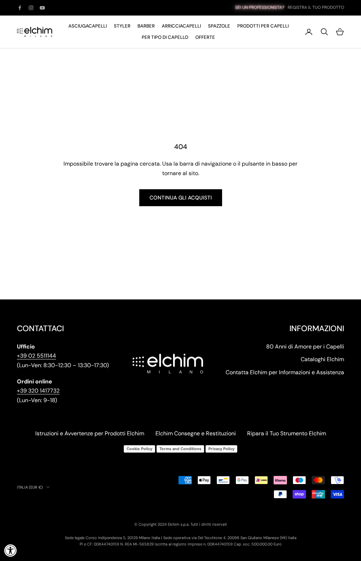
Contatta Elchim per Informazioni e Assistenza (285, 372)
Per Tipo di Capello (165, 37)
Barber (146, 26)
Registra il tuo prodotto (316, 7)
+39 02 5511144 (36, 355)
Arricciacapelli (181, 26)
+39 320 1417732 (38, 390)
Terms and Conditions (180, 448)
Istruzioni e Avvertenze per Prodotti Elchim (89, 433)
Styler (122, 26)
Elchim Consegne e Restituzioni (195, 433)
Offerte (205, 37)
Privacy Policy (221, 448)
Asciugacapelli (87, 26)
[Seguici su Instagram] (31, 8)
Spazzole (219, 26)
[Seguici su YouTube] (42, 8)
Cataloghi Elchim (322, 359)
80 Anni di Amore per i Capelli (305, 346)
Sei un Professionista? (259, 7)
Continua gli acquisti (180, 197)
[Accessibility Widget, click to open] (11, 550)
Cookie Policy (139, 448)
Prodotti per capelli (263, 26)
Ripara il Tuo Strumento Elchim (286, 433)
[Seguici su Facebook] (20, 8)
